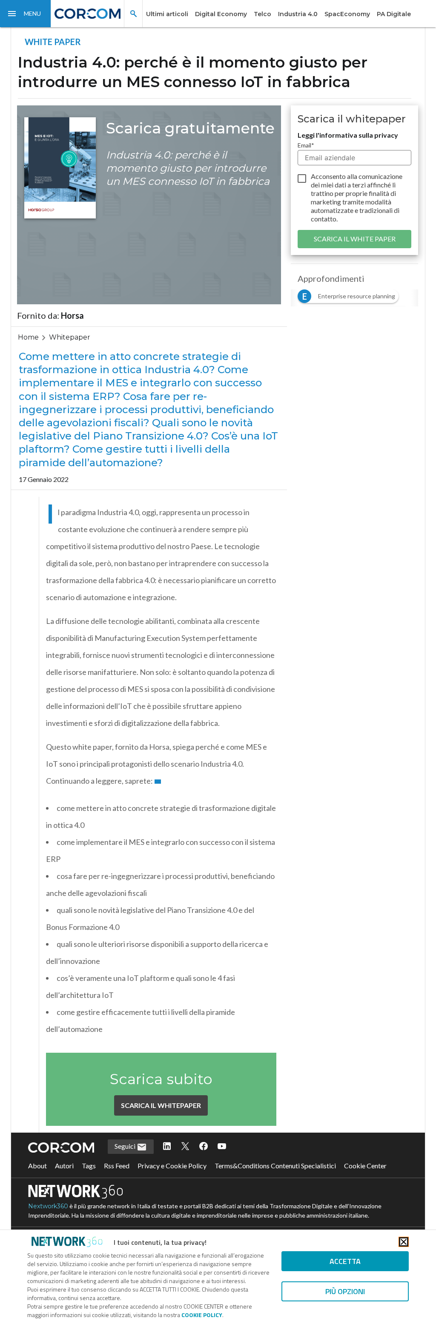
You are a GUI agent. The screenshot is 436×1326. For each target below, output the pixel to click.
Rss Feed (116, 1166)
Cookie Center (365, 1166)
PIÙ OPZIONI (345, 1291)
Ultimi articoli (167, 14)
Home (28, 337)
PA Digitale (394, 14)
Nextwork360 (48, 1206)
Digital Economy (221, 14)
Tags (89, 1166)
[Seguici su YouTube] (222, 1146)
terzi (359, 185)
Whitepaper (69, 337)
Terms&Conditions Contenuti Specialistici (275, 1166)
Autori (64, 1166)
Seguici (126, 1146)
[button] (25, 13)
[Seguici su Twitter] (185, 1146)
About (37, 1166)
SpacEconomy (347, 14)
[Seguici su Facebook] (203, 1146)
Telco (262, 14)
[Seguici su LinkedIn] (167, 1146)
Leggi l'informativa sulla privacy (348, 135)
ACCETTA (345, 1261)
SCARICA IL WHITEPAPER (161, 1105)
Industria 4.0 (298, 14)
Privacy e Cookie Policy (172, 1166)
